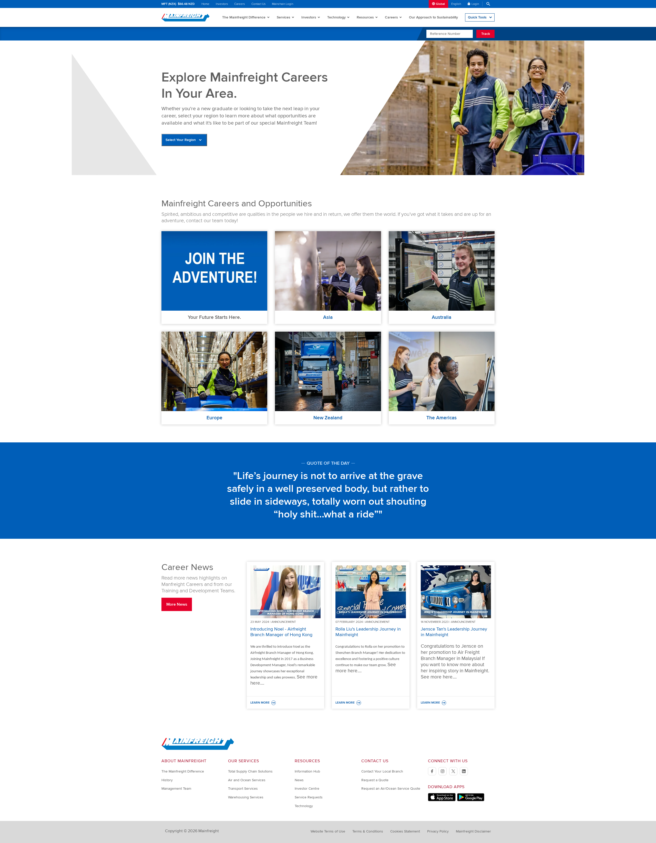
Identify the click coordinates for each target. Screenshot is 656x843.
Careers (239, 4)
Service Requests (309, 797)
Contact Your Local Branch (382, 771)
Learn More (285, 703)
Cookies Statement (405, 831)
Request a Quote (374, 780)
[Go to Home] (197, 749)
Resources (365, 17)
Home (205, 4)
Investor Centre (307, 788)
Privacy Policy (438, 831)
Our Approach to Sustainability (433, 17)
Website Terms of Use (328, 831)
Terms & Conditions (367, 831)
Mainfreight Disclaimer (473, 831)
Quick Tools (477, 17)
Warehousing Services (245, 797)
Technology (336, 17)
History (167, 780)
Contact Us (258, 4)
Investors (222, 4)
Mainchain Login (282, 4)
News (299, 780)
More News (176, 604)
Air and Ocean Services (246, 780)
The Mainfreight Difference (243, 17)
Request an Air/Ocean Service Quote (390, 788)
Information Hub (307, 771)
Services (283, 17)
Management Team (176, 788)
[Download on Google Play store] (470, 800)
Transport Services (243, 788)
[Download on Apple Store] (442, 800)
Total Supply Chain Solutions (250, 771)
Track (485, 34)
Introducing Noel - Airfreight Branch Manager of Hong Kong (281, 632)
